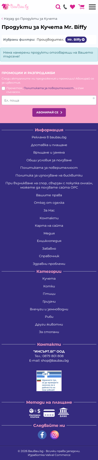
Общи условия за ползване (49, 160)
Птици (49, 294)
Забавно (49, 248)
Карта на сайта (49, 226)
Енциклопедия (49, 241)
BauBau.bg (35, 451)
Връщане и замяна (49, 152)
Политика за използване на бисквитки (49, 175)
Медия (49, 233)
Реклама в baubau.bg (49, 137)
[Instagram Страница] (54, 434)
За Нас (49, 210)
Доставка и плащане (49, 145)
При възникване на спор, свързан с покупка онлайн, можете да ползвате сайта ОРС (49, 185)
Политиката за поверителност (49, 88)
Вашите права (49, 195)
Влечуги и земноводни (49, 309)
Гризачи (49, 301)
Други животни (49, 324)
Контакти (49, 218)
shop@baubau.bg (55, 360)
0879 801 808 (53, 356)
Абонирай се (47, 112)
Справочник (49, 256)
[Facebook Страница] (42, 434)
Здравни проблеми (49, 264)
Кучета (49, 278)
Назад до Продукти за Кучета (30, 19)
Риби (49, 317)
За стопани (49, 332)
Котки (49, 286)
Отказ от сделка (49, 203)
